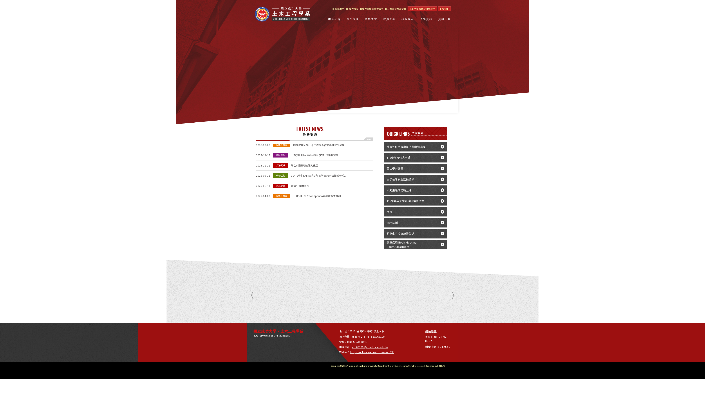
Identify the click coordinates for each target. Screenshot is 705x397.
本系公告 (334, 19)
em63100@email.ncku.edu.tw (370, 347)
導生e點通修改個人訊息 (287, 153)
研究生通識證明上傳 (399, 190)
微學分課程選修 (282, 174)
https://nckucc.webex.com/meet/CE (372, 352)
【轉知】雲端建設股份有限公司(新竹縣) (297, 194)
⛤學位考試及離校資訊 (400, 179)
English (444, 8)
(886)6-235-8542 (357, 342)
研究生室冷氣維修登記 (400, 233)
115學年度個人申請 (398, 158)
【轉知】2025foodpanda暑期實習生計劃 (298, 184)
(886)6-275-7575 (362, 336)
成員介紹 (389, 19)
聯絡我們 (339, 8)
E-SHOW (441, 365)
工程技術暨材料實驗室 (423, 8)
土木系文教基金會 (396, 8)
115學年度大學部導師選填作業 (405, 201)
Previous (253, 295)
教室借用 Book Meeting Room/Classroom (402, 244)
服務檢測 (392, 223)
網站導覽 (431, 331)
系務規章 (371, 19)
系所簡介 (352, 19)
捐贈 (389, 212)
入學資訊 (426, 19)
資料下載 (444, 19)
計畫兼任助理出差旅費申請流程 (406, 147)
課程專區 (408, 19)
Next (452, 295)
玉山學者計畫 (395, 168)
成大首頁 (353, 8)
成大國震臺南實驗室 (373, 8)
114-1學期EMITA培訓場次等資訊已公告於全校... (301, 164)
